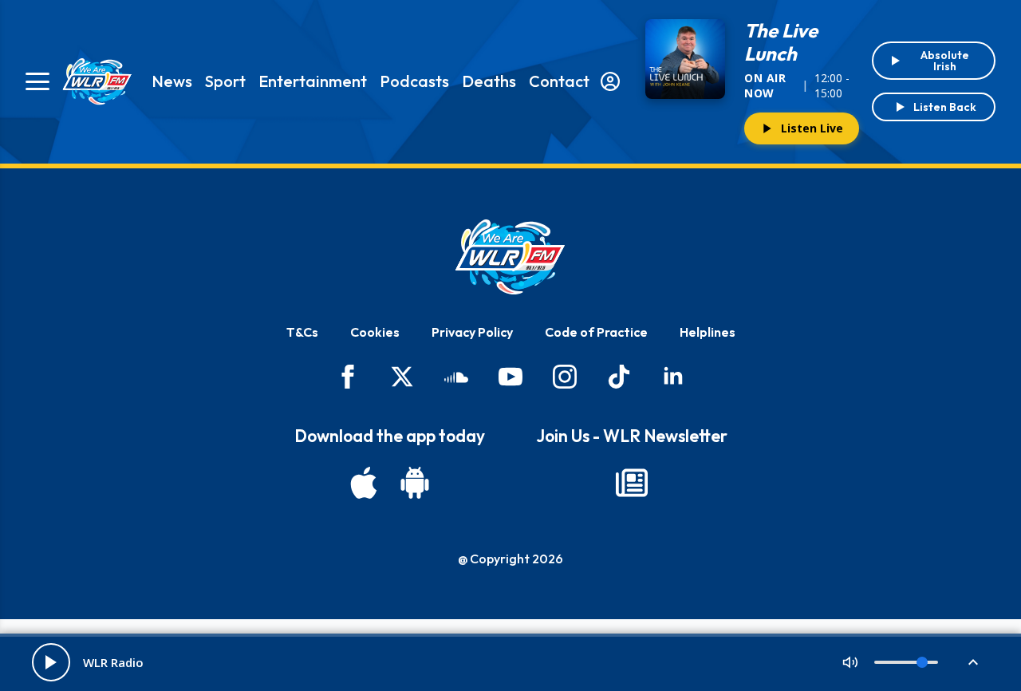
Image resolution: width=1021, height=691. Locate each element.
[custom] (456, 376)
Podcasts (414, 81)
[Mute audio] (850, 662)
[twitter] (402, 376)
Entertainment (312, 81)
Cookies (375, 332)
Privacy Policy (472, 332)
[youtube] (510, 376)
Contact (559, 81)
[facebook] (347, 376)
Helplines (707, 332)
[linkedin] (673, 376)
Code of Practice (596, 332)
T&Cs (302, 332)
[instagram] (564, 376)
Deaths (489, 81)
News (172, 81)
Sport (225, 81)
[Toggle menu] (37, 81)
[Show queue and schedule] (973, 662)
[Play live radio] (51, 662)
